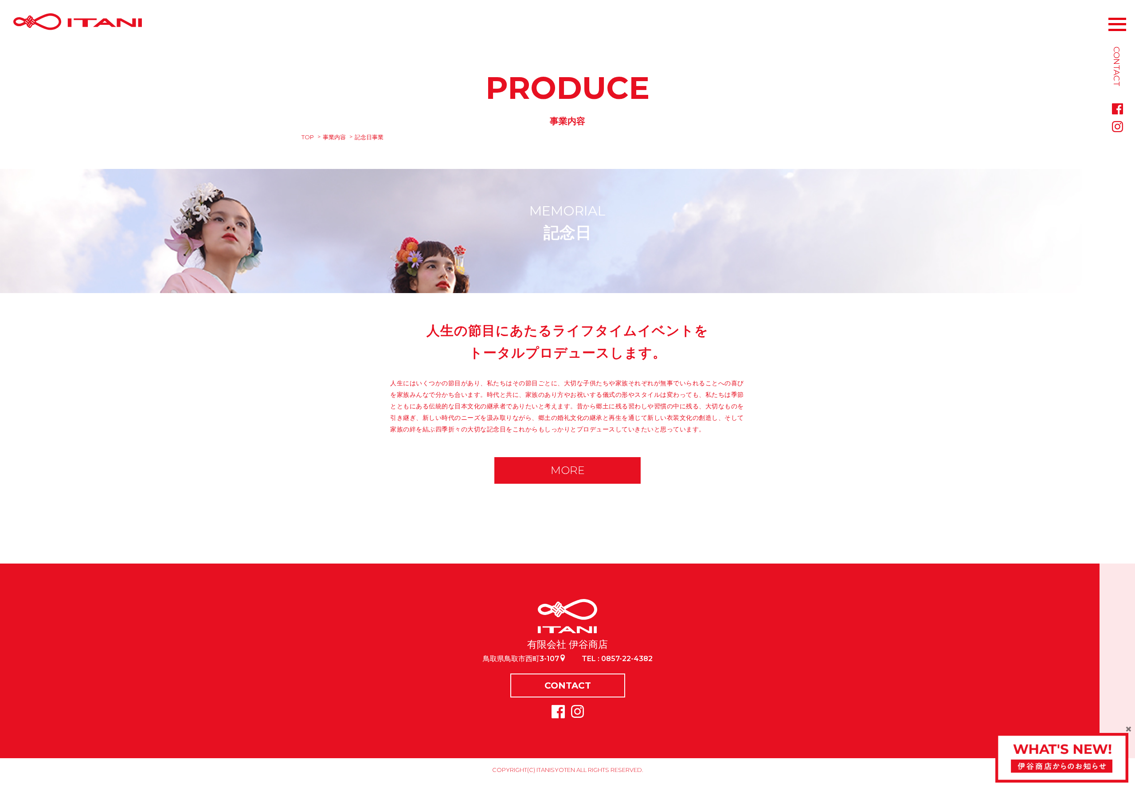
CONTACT (567, 685)
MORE (568, 470)
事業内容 (334, 137)
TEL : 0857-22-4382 (617, 658)
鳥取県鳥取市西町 (521, 658)
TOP (307, 137)
